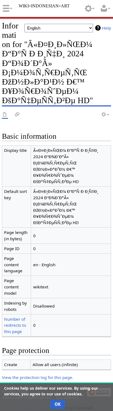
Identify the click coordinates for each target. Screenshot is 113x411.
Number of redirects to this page (15, 325)
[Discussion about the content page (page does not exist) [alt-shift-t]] (17, 115)
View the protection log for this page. (37, 377)
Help (106, 28)
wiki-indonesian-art (44, 5)
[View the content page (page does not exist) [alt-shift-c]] (5, 115)
